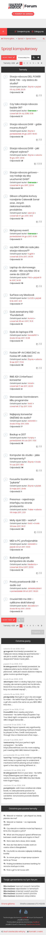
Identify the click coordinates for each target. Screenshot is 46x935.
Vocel (30, 383)
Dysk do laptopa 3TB (21, 332)
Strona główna (8, 903)
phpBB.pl (35, 922)
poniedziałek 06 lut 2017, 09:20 (24, 591)
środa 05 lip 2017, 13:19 (19, 423)
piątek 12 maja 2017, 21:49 (25, 487)
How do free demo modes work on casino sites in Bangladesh (20, 846)
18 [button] (38, 63)
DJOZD (31, 298)
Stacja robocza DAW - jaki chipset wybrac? (24, 150)
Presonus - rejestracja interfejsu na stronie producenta (22, 503)
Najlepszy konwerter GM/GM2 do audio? (21, 416)
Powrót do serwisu (24, 14)
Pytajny (31, 437)
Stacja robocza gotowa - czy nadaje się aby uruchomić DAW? (24, 176)
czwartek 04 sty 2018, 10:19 (21, 113)
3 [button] (27, 63)
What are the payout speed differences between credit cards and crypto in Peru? (22, 836)
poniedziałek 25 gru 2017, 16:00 (23, 133)
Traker (30, 509)
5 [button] (33, 63)
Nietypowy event (19, 230)
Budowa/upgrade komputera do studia (22, 559)
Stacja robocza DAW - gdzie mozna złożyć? (26, 126)
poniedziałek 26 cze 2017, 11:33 (23, 440)
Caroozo (32, 110)
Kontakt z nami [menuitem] (36, 931)
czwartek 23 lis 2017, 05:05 (21, 256)
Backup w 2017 (18, 434)
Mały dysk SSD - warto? (23, 520)
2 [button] (24, 63)
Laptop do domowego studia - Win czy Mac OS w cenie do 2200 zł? (24, 271)
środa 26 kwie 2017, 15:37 (24, 525)
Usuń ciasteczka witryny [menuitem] (14, 931)
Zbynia (31, 86)
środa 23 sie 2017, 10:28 (20, 338)
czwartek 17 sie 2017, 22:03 (21, 386)
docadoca (32, 605)
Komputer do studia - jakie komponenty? (25, 457)
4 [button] (30, 63)
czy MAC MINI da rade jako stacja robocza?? (24, 249)
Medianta (32, 564)
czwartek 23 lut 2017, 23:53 (21, 567)
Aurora (31, 318)
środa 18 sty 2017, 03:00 (20, 608)
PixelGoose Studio (33, 924)
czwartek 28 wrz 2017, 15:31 (21, 321)
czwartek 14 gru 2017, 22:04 (22, 185)
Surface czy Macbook (22, 295)
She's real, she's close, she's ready (21, 841)
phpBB (24, 917)
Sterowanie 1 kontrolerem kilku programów (24, 398)
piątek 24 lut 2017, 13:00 (20, 547)
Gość (30, 403)
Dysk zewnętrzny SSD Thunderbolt (21, 313)
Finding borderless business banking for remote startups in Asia (22, 864)
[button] (17, 63)
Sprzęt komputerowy (19, 48)
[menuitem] (37, 32)
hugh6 (30, 253)
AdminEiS (32, 420)
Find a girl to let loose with (18, 870)
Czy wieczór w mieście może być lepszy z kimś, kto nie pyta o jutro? (23, 829)
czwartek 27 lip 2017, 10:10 (21, 406)
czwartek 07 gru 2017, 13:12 (21, 215)
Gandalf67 (32, 335)
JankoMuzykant (35, 588)
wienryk (31, 213)
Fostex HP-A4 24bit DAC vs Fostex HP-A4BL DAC (25, 354)
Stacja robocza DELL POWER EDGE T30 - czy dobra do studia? (25, 80)
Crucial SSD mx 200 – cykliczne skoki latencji (22, 601)
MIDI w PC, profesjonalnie (24, 540)
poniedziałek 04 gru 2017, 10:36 (23, 236)
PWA (30, 277)
